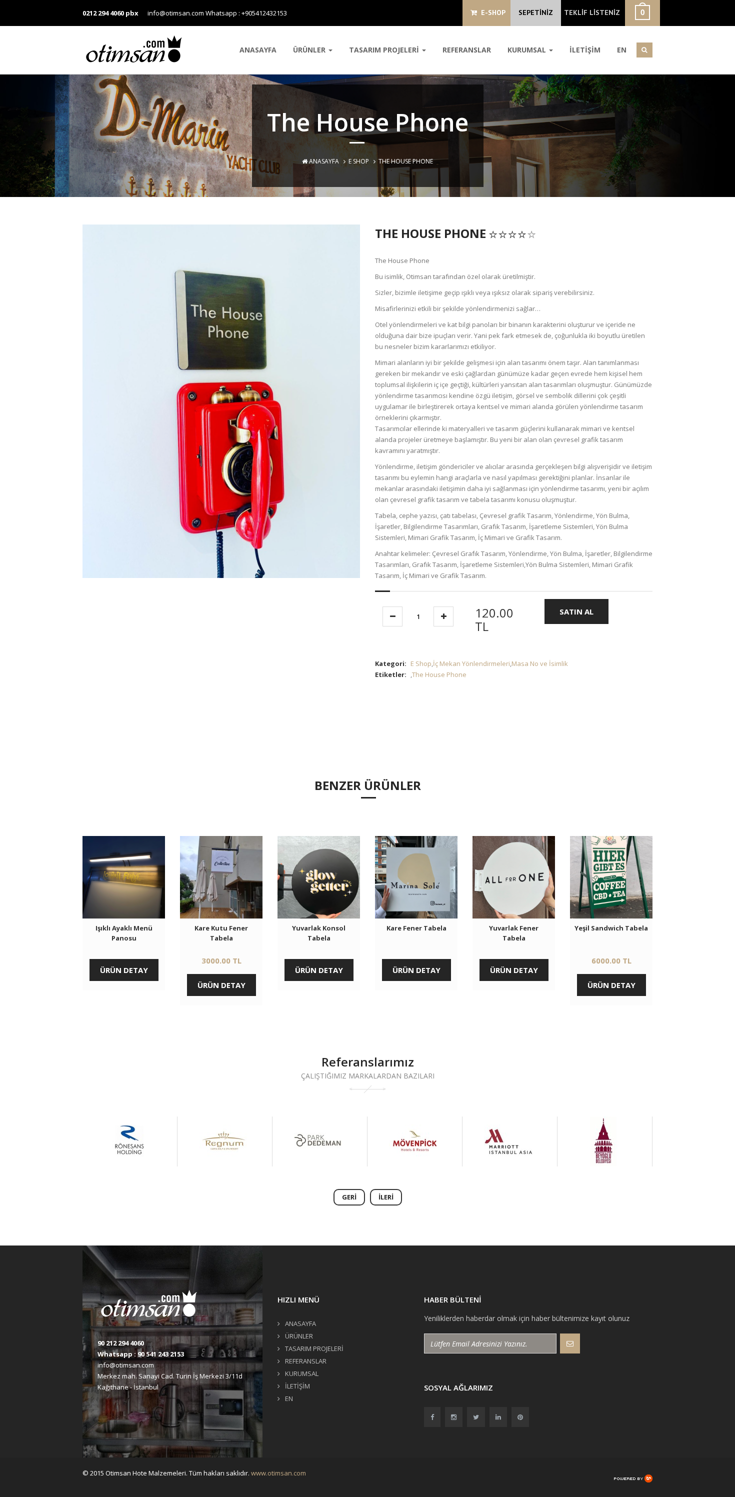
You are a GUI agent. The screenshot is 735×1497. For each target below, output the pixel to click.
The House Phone (439, 674)
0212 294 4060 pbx (110, 13)
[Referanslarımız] (129, 1141)
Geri (349, 1197)
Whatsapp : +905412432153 (246, 13)
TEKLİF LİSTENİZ (592, 12)
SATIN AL (577, 611)
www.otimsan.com (278, 1473)
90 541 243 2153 (161, 1354)
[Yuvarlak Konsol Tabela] (319, 877)
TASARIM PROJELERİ (385, 49)
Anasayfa (323, 161)
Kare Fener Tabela (416, 928)
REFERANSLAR (466, 49)
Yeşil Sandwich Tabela (611, 928)
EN (621, 49)
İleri (386, 1197)
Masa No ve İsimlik (540, 663)
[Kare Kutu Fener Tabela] (221, 877)
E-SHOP (491, 12)
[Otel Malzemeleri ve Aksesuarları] (137, 49)
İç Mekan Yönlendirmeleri (471, 663)
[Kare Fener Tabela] (416, 877)
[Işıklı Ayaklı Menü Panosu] (123, 877)
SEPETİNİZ (535, 12)
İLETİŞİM (585, 49)
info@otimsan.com (176, 13)
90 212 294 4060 (121, 1343)
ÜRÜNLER (310, 49)
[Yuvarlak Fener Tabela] (513, 877)
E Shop (358, 161)
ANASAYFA (258, 49)
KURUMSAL (528, 49)
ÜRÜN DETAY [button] (124, 970)
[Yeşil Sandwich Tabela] (611, 877)
